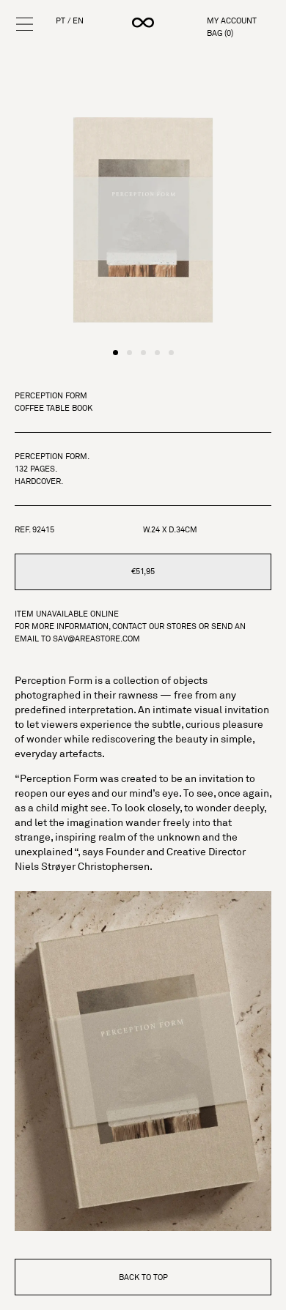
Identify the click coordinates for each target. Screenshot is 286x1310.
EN (78, 21)
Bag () (220, 33)
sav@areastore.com (96, 638)
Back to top (143, 1277)
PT (60, 21)
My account (232, 21)
